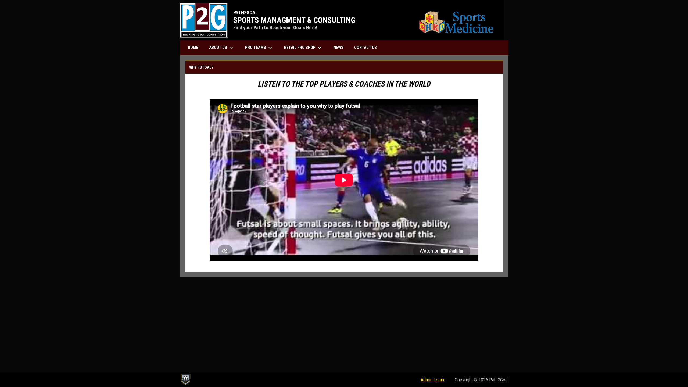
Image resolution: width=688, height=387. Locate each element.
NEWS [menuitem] (338, 47)
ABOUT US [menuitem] (221, 48)
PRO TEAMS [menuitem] (259, 48)
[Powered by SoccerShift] (185, 379)
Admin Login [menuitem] (432, 379)
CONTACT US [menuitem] (365, 47)
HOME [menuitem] (193, 47)
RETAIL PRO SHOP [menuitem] (303, 48)
